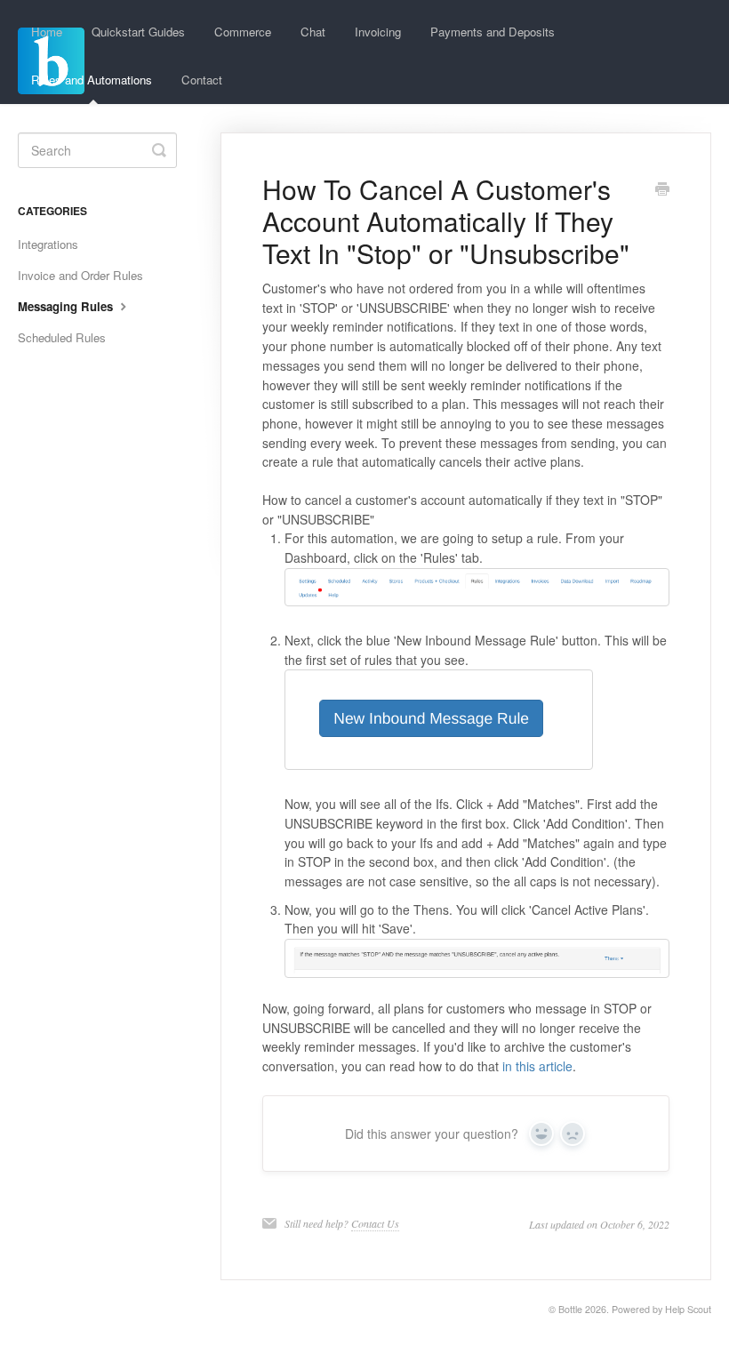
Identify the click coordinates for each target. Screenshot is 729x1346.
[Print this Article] (662, 190)
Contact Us (375, 1223)
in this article (537, 1066)
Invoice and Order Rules (80, 275)
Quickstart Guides (138, 31)
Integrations (48, 244)
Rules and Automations (91, 79)
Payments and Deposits (492, 31)
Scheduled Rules (62, 337)
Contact (201, 79)
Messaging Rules (67, 306)
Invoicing (378, 31)
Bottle (570, 1309)
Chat (312, 31)
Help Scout (688, 1309)
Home (46, 31)
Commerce (242, 31)
